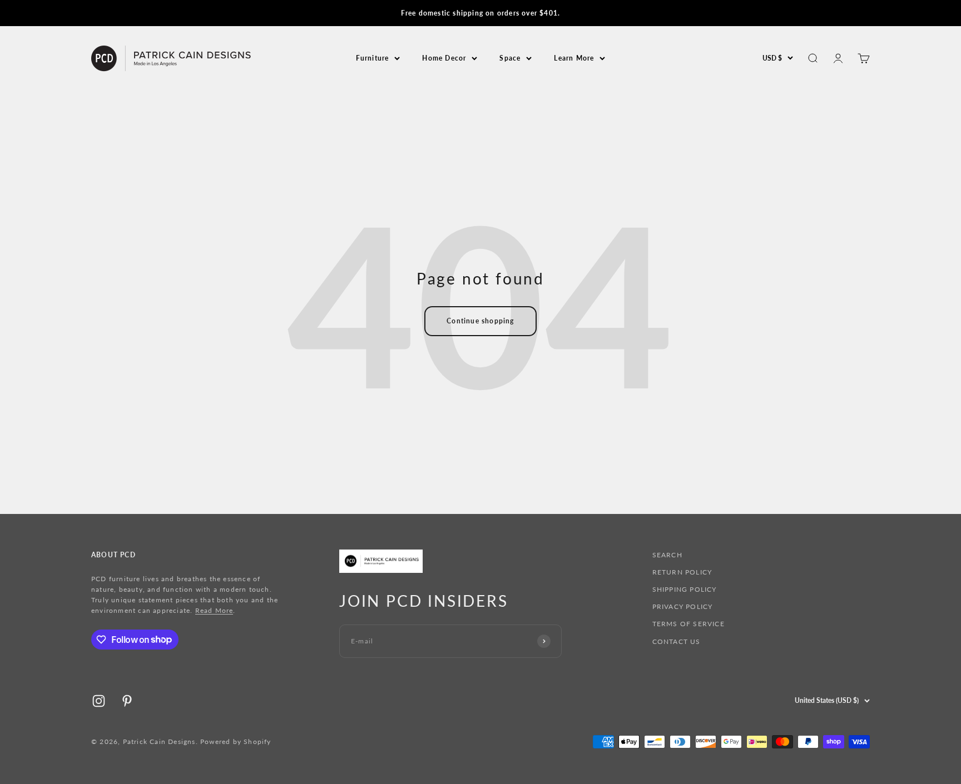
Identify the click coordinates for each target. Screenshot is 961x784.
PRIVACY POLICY (682, 606)
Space (510, 58)
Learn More (574, 58)
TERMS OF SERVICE (688, 624)
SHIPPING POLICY (684, 589)
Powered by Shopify (235, 741)
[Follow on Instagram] (98, 700)
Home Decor (444, 58)
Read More (214, 610)
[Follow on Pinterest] (127, 700)
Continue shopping (480, 321)
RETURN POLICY (682, 572)
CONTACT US (676, 641)
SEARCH (667, 555)
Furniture (372, 58)
